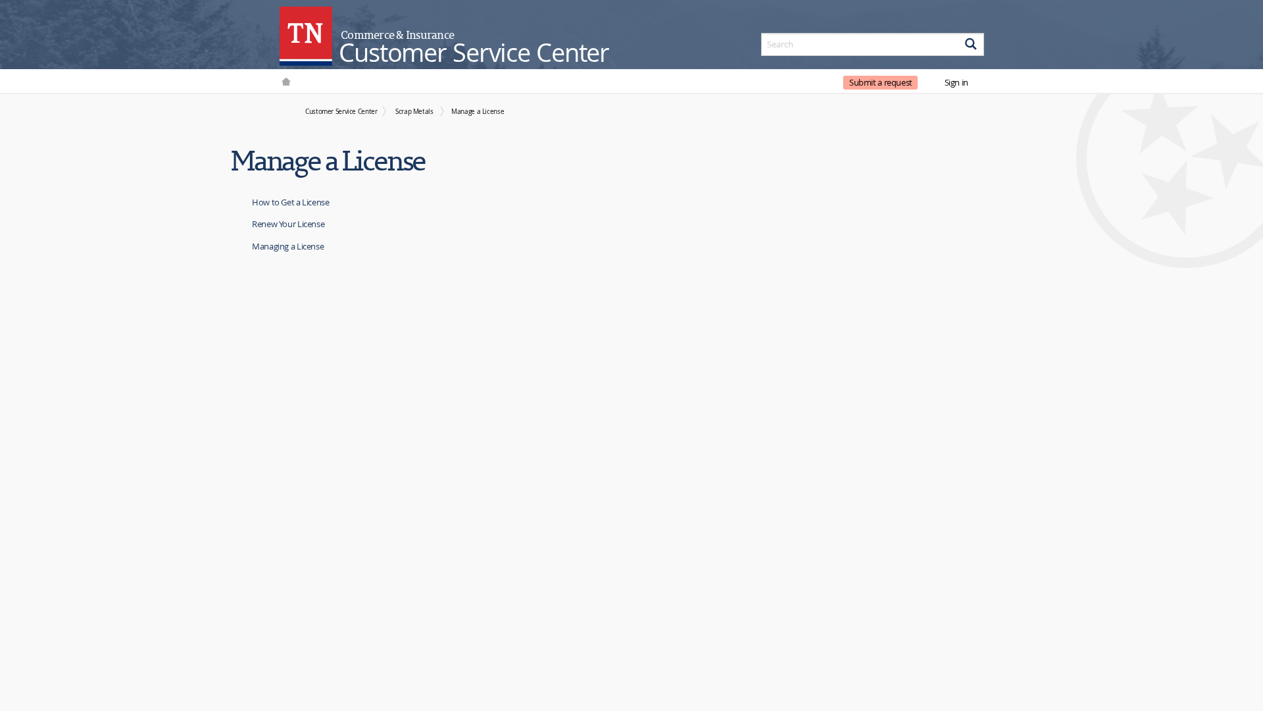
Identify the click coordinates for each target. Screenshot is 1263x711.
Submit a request (880, 82)
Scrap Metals (414, 111)
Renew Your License (288, 224)
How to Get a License (291, 202)
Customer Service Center (341, 111)
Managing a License (288, 246)
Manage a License (477, 111)
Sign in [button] (956, 82)
